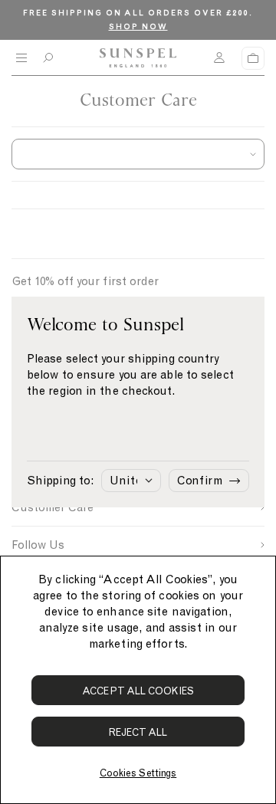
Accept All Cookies (138, 691)
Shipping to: (60, 480)
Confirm (199, 480)
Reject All (138, 732)
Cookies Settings (138, 773)
